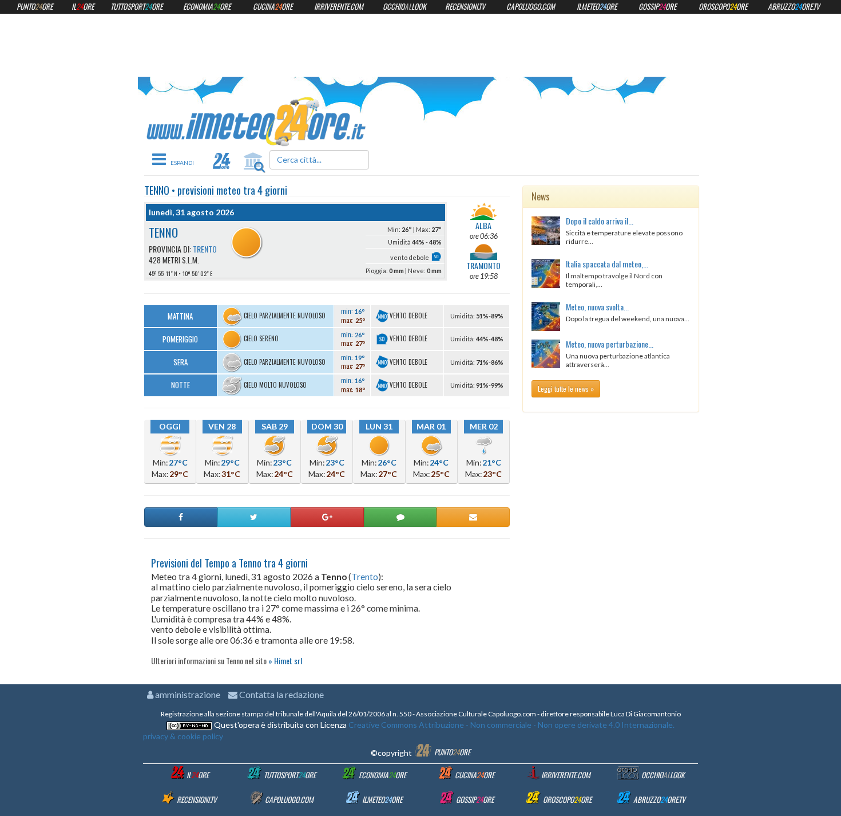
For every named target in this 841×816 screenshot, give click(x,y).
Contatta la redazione (280, 694)
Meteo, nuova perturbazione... (609, 344)
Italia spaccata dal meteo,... (607, 264)
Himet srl (288, 661)
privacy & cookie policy (183, 736)
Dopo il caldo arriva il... (599, 221)
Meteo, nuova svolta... (597, 307)
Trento (205, 249)
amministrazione (186, 694)
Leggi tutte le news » (566, 388)
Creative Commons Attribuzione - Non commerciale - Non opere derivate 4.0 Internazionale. (511, 725)
